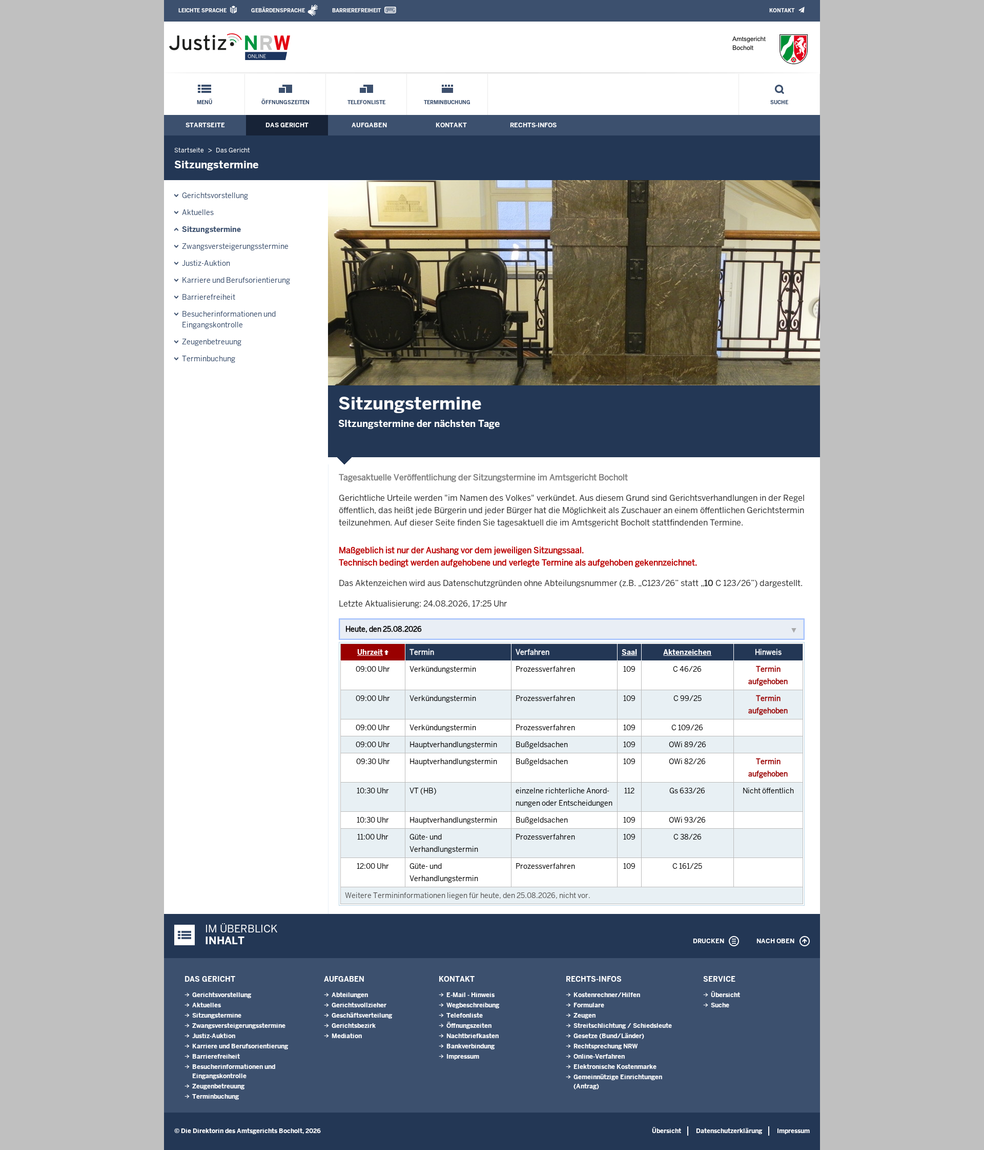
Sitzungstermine (211, 229)
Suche (779, 102)
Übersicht (725, 995)
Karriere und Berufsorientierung (236, 280)
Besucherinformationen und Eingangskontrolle (229, 319)
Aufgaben (369, 125)
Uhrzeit (370, 652)
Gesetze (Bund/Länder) (608, 1036)
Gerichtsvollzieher (359, 1005)
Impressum (462, 1056)
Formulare (588, 1005)
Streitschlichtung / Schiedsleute (622, 1026)
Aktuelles (198, 212)
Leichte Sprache (202, 10)
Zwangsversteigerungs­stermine (235, 246)
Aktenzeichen (687, 652)
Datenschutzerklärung (729, 1131)
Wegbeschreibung (472, 1005)
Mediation (347, 1036)
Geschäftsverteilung (362, 1015)
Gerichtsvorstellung (215, 195)
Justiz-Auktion (206, 263)
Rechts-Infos (533, 125)
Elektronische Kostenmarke (615, 1067)
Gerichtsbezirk (354, 1026)
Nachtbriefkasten (472, 1036)
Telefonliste (366, 102)
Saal (629, 652)
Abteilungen (350, 995)
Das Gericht (287, 125)
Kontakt (781, 10)
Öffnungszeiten (285, 102)
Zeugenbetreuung (211, 341)
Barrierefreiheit (356, 10)
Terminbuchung (447, 102)
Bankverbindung (470, 1046)
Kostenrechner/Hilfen (606, 995)
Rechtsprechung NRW (605, 1046)
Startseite (205, 125)
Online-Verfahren (599, 1056)
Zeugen (584, 1015)
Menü (204, 102)
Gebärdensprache (278, 10)
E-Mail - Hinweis (470, 995)
